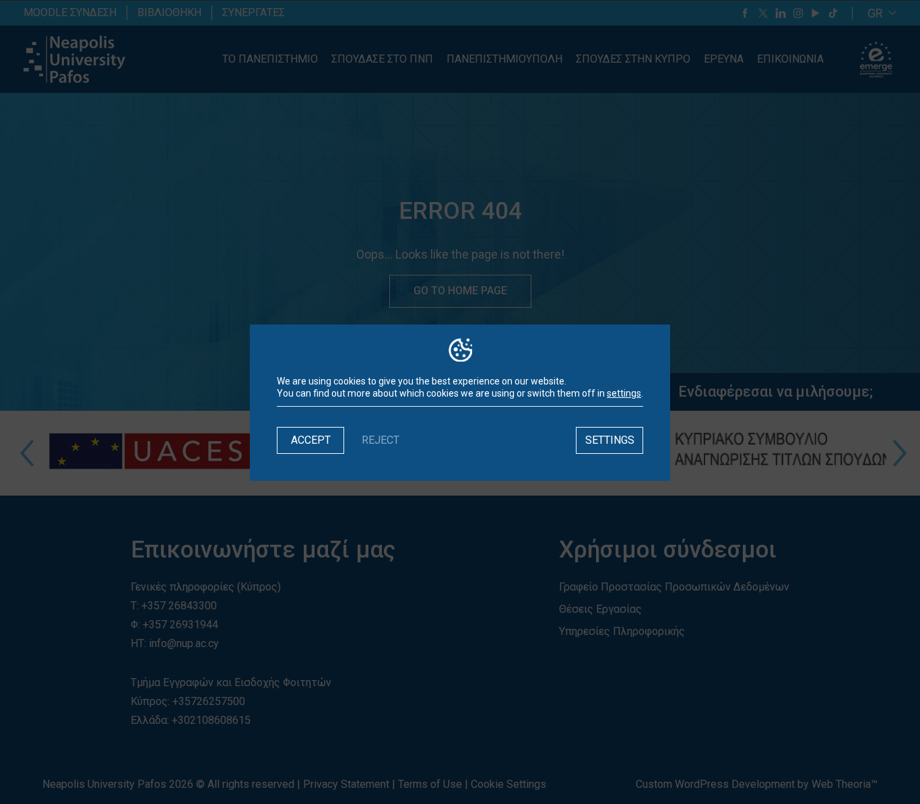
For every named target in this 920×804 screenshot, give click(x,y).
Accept (311, 440)
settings (624, 393)
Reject (380, 440)
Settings (609, 440)
